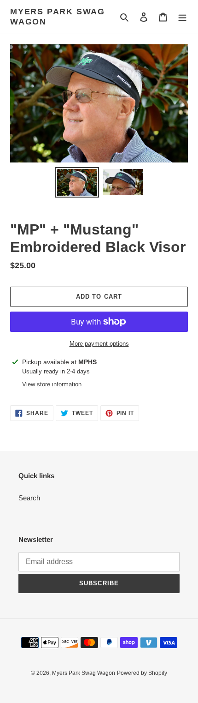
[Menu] (182, 17)
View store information (52, 384)
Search (29, 498)
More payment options (99, 343)
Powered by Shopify (142, 673)
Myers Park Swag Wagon (57, 16)
